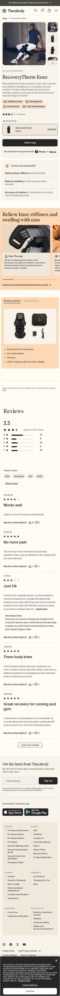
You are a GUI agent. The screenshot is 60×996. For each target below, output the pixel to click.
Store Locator (14, 884)
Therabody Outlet (15, 862)
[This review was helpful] (30, 522)
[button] (35, 10)
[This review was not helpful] (36, 522)
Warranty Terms (40, 853)
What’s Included (12, 301)
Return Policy (39, 850)
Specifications (31, 301)
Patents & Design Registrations (15, 889)
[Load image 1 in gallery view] (53, 39)
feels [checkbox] (7, 476)
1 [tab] (8, 279)
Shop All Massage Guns (18, 846)
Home (4, 18)
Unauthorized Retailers (18, 894)
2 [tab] (19, 279)
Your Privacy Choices (27, 951)
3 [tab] (30, 279)
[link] (52, 151)
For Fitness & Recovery (18, 830)
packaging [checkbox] (19, 476)
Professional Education (18, 916)
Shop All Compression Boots (18, 851)
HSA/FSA (37, 834)
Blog (35, 884)
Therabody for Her (41, 880)
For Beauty (12, 842)
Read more (41, 609)
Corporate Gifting (41, 922)
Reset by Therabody (17, 880)
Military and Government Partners (43, 927)
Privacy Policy (8, 951)
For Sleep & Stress (16, 838)
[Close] (56, 960)
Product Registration (42, 857)
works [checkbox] (39, 476)
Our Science (38, 876)
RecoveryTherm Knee (18, 18)
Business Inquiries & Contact (42, 913)
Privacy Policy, (37, 788)
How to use (13, 912)
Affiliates (37, 918)
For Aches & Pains (16, 834)
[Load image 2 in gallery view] (53, 50)
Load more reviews (30, 745)
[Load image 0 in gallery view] (53, 27)
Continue (30, 991)
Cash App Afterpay (41, 842)
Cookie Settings (9, 955)
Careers (11, 876)
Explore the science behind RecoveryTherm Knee (25, 285)
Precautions (13, 898)
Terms (28, 788)
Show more (11, 483)
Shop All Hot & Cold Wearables (16, 857)
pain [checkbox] (30, 476)
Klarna (36, 846)
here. (4, 390)
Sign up (48, 780)
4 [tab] (41, 279)
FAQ (35, 830)
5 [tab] (52, 279)
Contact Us (38, 838)
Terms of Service (28, 955)
